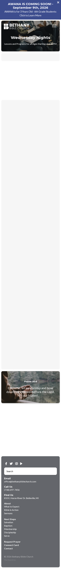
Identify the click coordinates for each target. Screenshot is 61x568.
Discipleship (10, 532)
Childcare (12, 57)
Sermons (8, 513)
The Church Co (9, 560)
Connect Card (11, 545)
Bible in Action (11, 510)
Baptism (8, 525)
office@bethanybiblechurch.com (20, 481)
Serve (7, 535)
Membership (10, 529)
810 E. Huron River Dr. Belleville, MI (21, 498)
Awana (37, 57)
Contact (8, 548)
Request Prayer (12, 541)
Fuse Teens (25, 57)
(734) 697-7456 (12, 489)
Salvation (8, 522)
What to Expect (11, 506)
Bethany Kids (50, 57)
